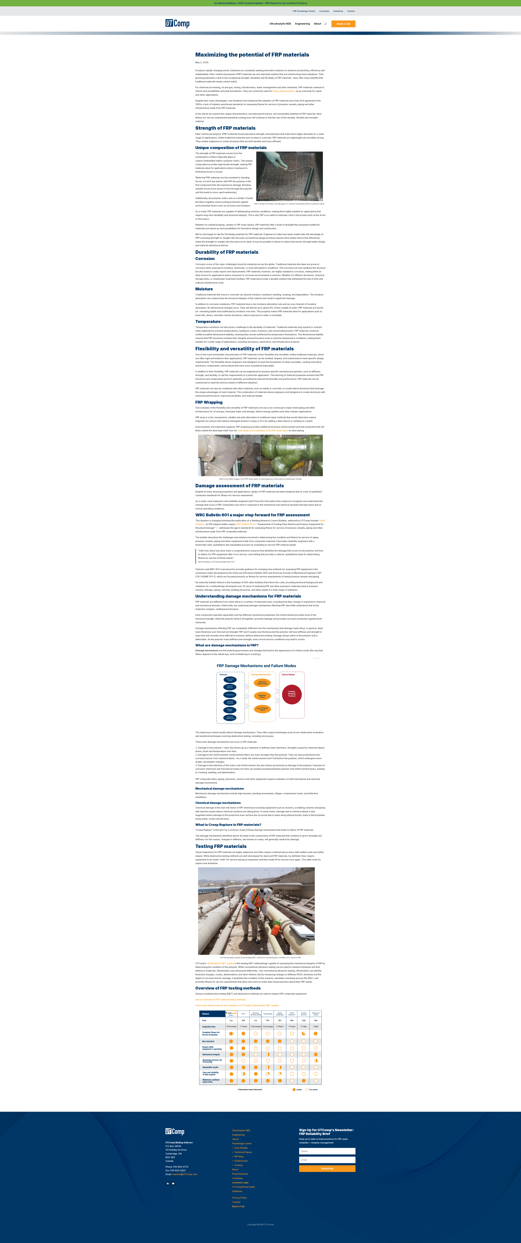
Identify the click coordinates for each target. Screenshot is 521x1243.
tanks (275, 91)
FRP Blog (238, 1156)
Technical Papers (243, 1152)
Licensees (324, 11)
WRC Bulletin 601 (245, 524)
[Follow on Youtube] (173, 1183)
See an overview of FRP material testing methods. (220, 999)
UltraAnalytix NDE (280, 23)
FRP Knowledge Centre (304, 11)
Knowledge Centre (242, 1143)
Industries (338, 11)
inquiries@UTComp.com (184, 1174)
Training (238, 1165)
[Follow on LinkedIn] (168, 1183)
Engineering (302, 23)
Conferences (241, 1160)
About (317, 23)
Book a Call (343, 23)
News (235, 1169)
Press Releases (240, 1173)
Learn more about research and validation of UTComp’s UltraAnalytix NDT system (237, 1005)
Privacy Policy (239, 1197)
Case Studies (241, 1147)
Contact (351, 11)
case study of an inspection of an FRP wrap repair (263, 430)
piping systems (287, 91)
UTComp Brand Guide (243, 1186)
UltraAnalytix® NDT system (220, 963)
